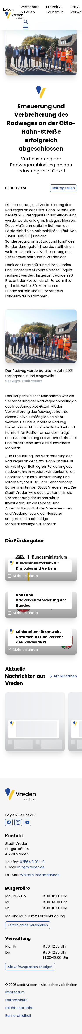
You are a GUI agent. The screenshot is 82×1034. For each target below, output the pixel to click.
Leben (8, 9)
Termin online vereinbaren (28, 925)
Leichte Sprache (19, 1007)
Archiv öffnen (65, 676)
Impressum (15, 992)
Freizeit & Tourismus (54, 9)
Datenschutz (16, 999)
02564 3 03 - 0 (32, 861)
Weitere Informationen (39, 874)
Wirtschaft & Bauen (30, 9)
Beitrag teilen (63, 188)
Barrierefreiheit (18, 1015)
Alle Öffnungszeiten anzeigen (30, 967)
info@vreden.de (31, 867)
